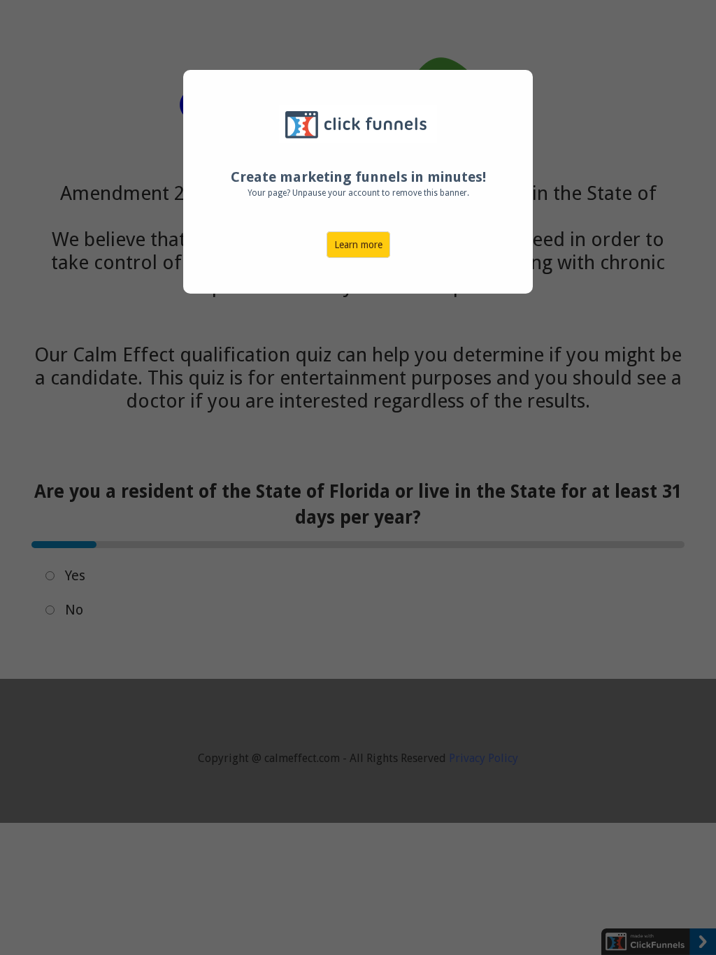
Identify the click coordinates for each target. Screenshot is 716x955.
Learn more (358, 244)
